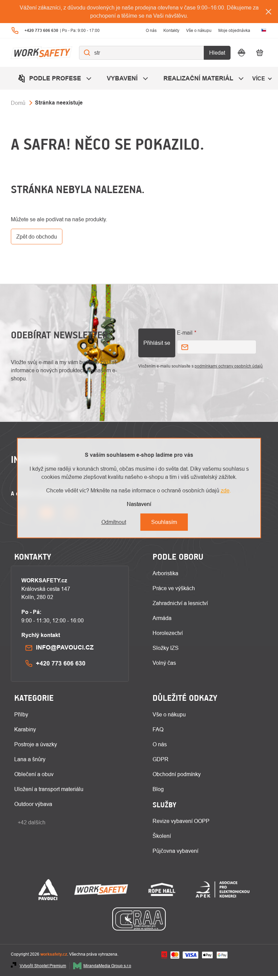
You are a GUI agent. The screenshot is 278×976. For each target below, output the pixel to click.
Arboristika (165, 573)
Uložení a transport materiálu (48, 789)
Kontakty (171, 30)
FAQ (158, 729)
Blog (158, 789)
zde (225, 490)
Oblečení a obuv (34, 774)
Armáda (162, 618)
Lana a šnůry (29, 759)
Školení (162, 836)
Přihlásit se (156, 343)
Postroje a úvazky (35, 744)
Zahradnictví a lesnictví (180, 603)
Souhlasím (164, 522)
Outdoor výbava (33, 804)
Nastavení (139, 504)
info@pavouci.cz (65, 647)
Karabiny (25, 729)
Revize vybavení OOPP (181, 821)
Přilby (21, 714)
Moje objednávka (234, 30)
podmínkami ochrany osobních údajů (229, 366)
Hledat (217, 53)
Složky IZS (166, 648)
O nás (151, 30)
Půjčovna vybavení (175, 851)
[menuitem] (55, 78)
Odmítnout (113, 522)
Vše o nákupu (199, 30)
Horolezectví (168, 633)
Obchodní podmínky (177, 774)
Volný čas (164, 663)
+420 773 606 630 (60, 663)
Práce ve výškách (174, 588)
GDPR (160, 759)
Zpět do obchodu (36, 236)
